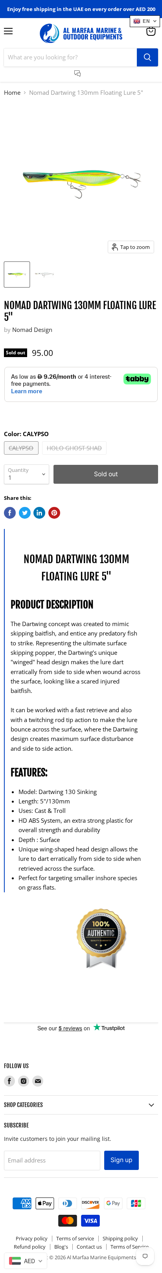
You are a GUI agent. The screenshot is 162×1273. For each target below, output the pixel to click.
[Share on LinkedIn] (39, 513)
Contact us (89, 1246)
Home (12, 92)
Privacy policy (32, 1238)
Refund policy (30, 1246)
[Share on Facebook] (10, 513)
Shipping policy (120, 1238)
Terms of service (75, 1238)
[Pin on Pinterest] (54, 513)
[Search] (147, 57)
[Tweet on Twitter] (25, 513)
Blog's (61, 1246)
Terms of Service (129, 1246)
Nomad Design (32, 329)
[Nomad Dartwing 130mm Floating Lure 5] (16, 274)
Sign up (121, 1160)
